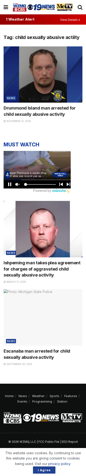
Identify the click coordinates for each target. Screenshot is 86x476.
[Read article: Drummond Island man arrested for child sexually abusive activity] (43, 74)
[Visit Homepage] (43, 7)
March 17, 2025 (16, 281)
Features (70, 396)
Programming (42, 401)
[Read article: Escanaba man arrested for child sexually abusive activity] (43, 317)
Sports (54, 396)
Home (9, 396)
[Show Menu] (6, 7)
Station (62, 401)
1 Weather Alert (20, 19)
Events (22, 401)
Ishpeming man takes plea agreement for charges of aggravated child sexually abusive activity (42, 268)
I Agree (44, 470)
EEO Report (70, 441)
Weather (38, 396)
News (11, 98)
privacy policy (59, 464)
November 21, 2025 (18, 121)
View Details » (70, 20)
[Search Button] (80, 7)
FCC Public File (48, 441)
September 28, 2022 (19, 364)
